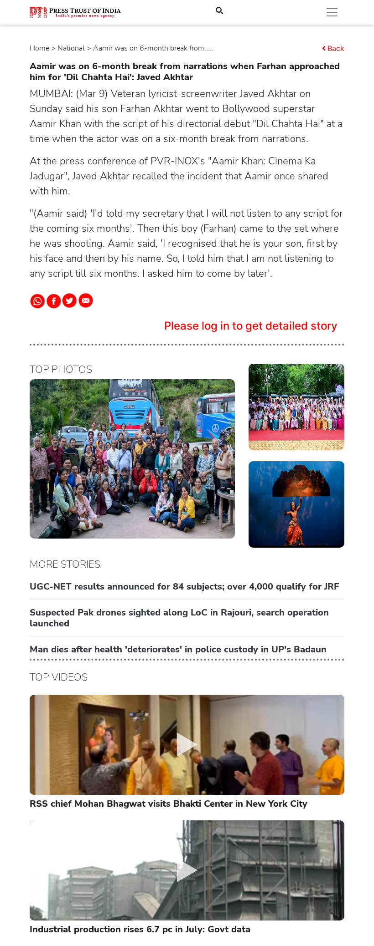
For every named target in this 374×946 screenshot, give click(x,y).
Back (335, 48)
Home (39, 48)
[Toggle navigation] (332, 12)
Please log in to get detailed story (251, 325)
